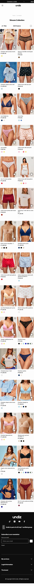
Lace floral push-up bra (23, 468)
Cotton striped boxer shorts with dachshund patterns (25, 275)
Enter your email (5, 537)
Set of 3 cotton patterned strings (25, 501)
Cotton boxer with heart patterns (8, 275)
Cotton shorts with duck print (24, 147)
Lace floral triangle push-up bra (8, 308)
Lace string (20, 116)
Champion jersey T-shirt (6, 371)
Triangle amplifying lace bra (7, 339)
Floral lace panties (22, 371)
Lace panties (4, 147)
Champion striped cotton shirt (7, 84)
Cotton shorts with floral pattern (25, 179)
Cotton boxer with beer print (24, 84)
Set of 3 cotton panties (6, 179)
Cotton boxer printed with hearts (8, 210)
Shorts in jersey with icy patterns (25, 308)
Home (14, 15)
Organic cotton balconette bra (8, 468)
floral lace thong (21, 339)
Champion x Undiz (12, 1)
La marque (19, 15)
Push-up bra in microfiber (7, 243)
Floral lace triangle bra (23, 402)
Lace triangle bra (4, 116)
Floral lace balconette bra (6, 435)
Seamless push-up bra (23, 243)
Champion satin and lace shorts (8, 51)
